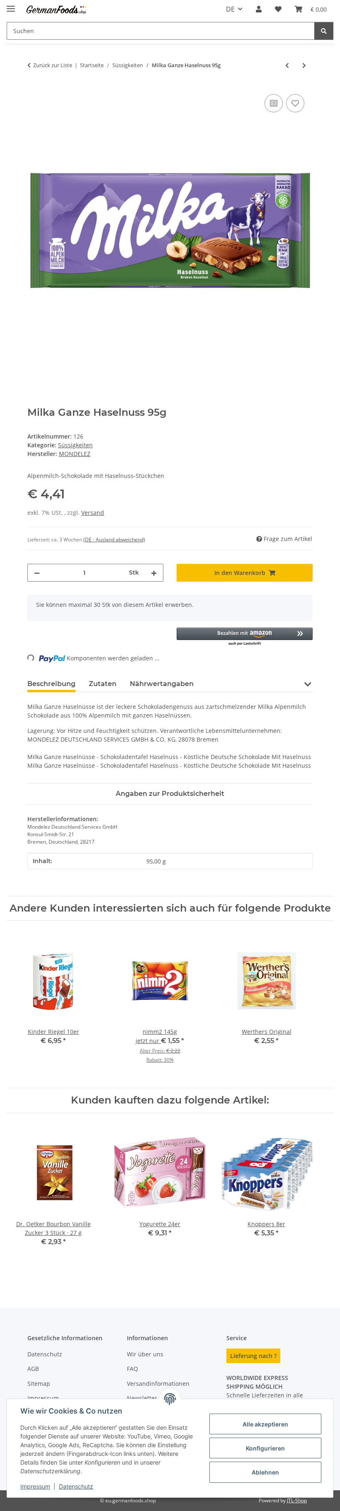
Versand (92, 513)
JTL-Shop (297, 1500)
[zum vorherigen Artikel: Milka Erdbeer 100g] (287, 65)
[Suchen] (323, 31)
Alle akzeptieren (265, 1424)
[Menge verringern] (37, 572)
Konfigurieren (265, 1448)
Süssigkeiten (75, 445)
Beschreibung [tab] (51, 684)
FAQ (132, 1369)
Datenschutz (76, 1486)
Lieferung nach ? (253, 1356)
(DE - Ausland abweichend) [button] (114, 539)
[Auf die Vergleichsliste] (274, 103)
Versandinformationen (158, 1383)
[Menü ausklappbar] (11, 5)
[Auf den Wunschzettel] (295, 103)
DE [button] (230, 9)
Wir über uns (145, 1354)
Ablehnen (265, 1472)
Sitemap (38, 1383)
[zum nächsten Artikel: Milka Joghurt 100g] (304, 65)
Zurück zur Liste (52, 65)
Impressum (35, 1486)
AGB (33, 1369)
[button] (258, 9)
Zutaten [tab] (103, 684)
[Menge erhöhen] (154, 572)
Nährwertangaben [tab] (162, 684)
